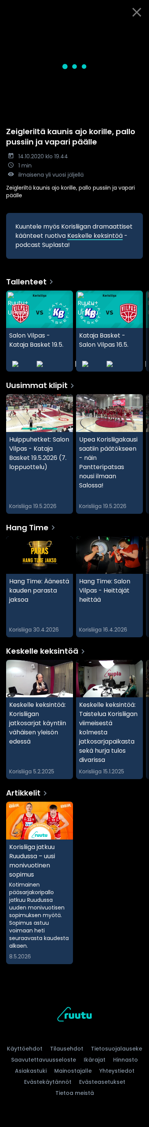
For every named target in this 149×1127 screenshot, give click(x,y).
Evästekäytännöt (47, 1082)
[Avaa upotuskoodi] (138, 31)
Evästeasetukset (102, 1082)
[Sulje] (136, 12)
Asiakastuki (31, 1071)
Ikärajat (94, 1060)
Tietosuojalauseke (116, 1048)
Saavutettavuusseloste (43, 1060)
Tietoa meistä (74, 1093)
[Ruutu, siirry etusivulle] (74, 1015)
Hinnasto (125, 1060)
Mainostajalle (73, 1071)
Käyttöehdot (24, 1048)
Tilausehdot (66, 1048)
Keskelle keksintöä (95, 235)
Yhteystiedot (116, 1071)
